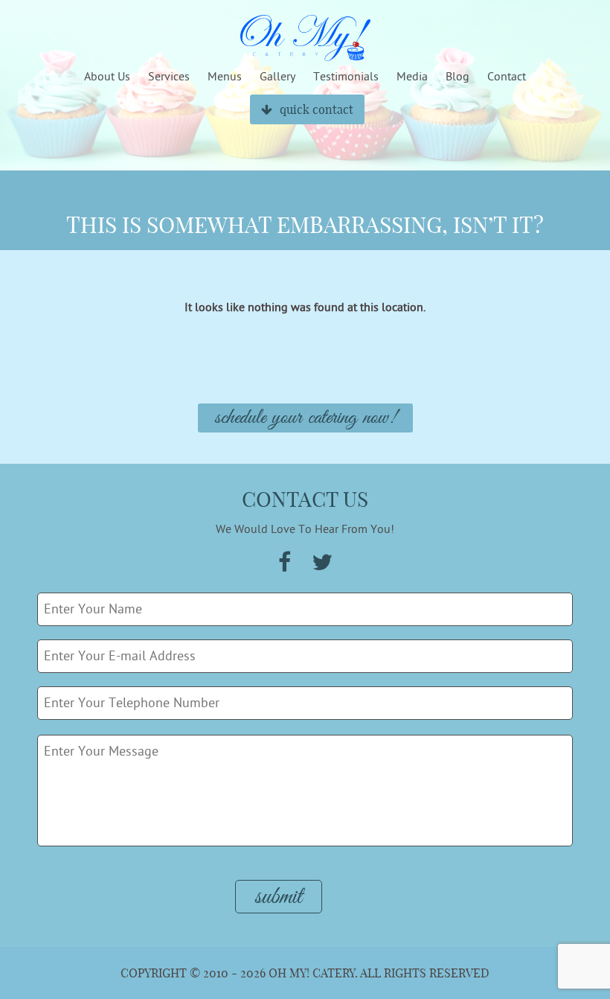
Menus (225, 76)
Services (169, 76)
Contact (506, 76)
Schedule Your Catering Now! (305, 418)
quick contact (316, 109)
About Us (107, 76)
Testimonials (346, 76)
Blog (457, 76)
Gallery (277, 76)
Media (412, 76)
